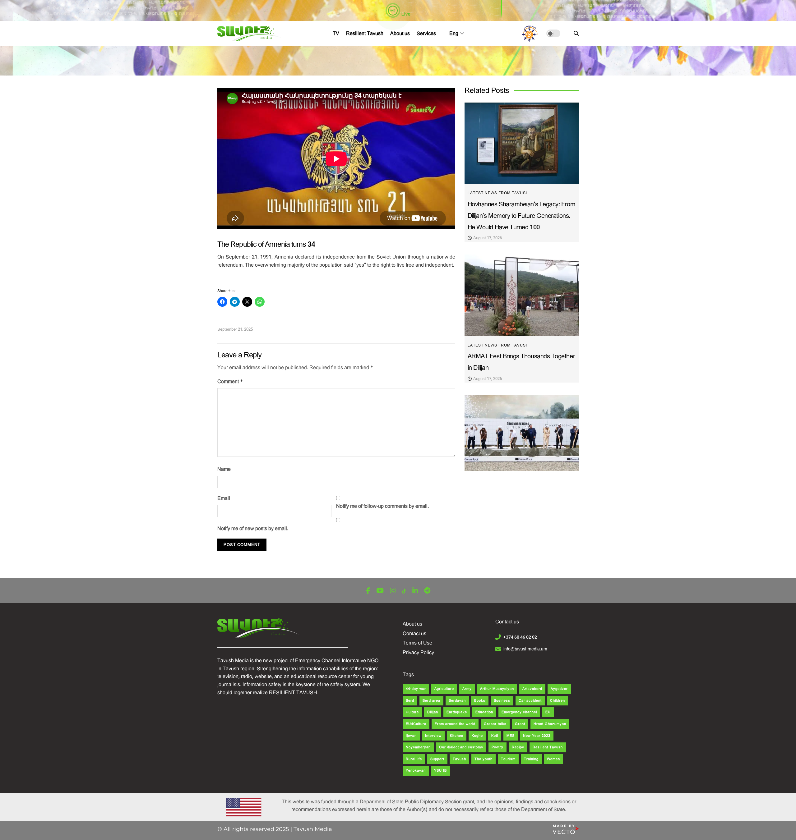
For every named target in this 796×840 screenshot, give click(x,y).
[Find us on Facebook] (368, 590)
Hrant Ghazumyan (550, 724)
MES (511, 735)
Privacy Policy (418, 652)
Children (557, 700)
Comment (230, 381)
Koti (494, 735)
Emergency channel (519, 712)
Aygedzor (559, 689)
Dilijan (432, 712)
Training (531, 759)
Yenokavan (416, 770)
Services (426, 33)
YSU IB (440, 770)
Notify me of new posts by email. (252, 528)
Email (223, 498)
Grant (520, 724)
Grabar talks (495, 724)
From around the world (455, 724)
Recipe (518, 747)
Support (437, 759)
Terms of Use (417, 642)
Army (467, 689)
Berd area (431, 700)
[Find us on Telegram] (427, 590)
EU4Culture (416, 724)
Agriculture (444, 689)
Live (405, 14)
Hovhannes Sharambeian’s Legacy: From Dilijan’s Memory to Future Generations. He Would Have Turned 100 (521, 215)
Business (502, 700)
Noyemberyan (418, 747)
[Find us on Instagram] (393, 590)
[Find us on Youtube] (380, 590)
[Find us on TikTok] (404, 591)
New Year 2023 (536, 735)
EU (548, 712)
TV (336, 33)
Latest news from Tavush (498, 193)
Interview (433, 735)
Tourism (508, 759)
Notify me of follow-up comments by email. (382, 506)
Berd (410, 700)
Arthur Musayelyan (497, 689)
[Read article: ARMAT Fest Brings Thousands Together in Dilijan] (522, 295)
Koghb (477, 735)
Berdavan (457, 700)
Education (484, 712)
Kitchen (456, 735)
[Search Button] (576, 33)
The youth (483, 759)
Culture (412, 712)
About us (400, 33)
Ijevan (411, 735)
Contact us (414, 633)
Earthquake (457, 712)
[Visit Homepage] (250, 33)
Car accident (530, 700)
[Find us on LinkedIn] (415, 590)
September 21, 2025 (235, 329)
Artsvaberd (532, 689)
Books (479, 700)
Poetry (497, 747)
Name (224, 469)
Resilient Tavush (364, 33)
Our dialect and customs (461, 747)
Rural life (414, 759)
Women (553, 759)
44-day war (416, 689)
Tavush (459, 759)
